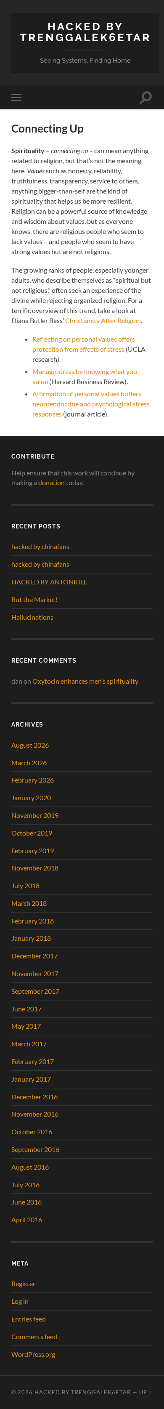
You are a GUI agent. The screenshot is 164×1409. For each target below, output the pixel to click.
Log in (20, 1301)
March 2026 (29, 763)
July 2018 (25, 885)
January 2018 (31, 938)
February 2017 (32, 1061)
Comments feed (34, 1336)
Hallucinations (32, 617)
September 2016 (35, 1149)
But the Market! (34, 599)
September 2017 (35, 991)
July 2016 (25, 1185)
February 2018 (32, 921)
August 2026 (30, 745)
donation (51, 482)
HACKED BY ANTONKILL (49, 582)
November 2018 (34, 868)
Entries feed (28, 1319)
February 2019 (32, 850)
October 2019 (31, 833)
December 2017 (34, 956)
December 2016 (34, 1097)
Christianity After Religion (103, 320)
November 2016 (34, 1114)
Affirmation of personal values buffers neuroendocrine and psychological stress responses (91, 404)
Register (23, 1283)
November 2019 (34, 815)
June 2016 (26, 1202)
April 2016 (26, 1219)
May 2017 (26, 1026)
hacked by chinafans (40, 546)
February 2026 (32, 780)
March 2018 (29, 903)
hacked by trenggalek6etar (85, 32)
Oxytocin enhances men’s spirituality (85, 681)
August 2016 (30, 1167)
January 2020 (31, 797)
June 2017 (26, 1009)
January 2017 (31, 1079)
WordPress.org (33, 1354)
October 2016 (31, 1132)
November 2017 (34, 973)
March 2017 (29, 1044)
